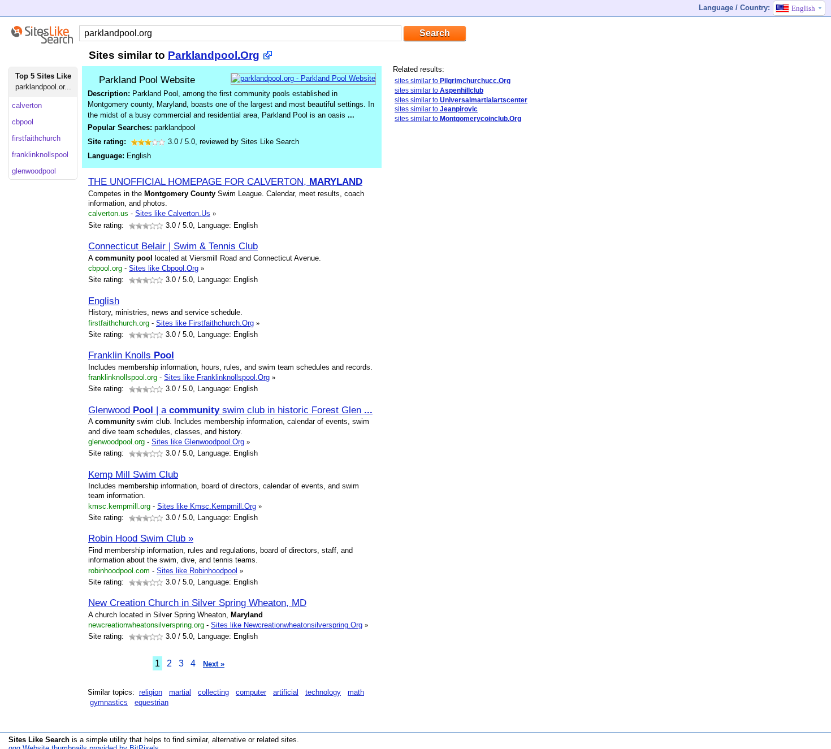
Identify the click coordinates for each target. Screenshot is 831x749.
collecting (213, 692)
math (356, 692)
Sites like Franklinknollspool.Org (217, 377)
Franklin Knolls (131, 355)
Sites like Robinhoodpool (197, 570)
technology (323, 692)
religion (150, 692)
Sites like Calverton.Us (172, 213)
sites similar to (452, 81)
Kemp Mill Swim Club (133, 474)
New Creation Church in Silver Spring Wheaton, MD (197, 602)
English (103, 300)
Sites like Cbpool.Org (163, 268)
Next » (213, 664)
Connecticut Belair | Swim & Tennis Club (173, 246)
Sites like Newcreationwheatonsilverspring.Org (286, 625)
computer (251, 692)
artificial (285, 692)
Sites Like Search (39, 739)
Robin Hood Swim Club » (140, 538)
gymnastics (109, 702)
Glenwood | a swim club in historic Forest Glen (230, 409)
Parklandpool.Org (213, 55)
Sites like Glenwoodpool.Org (198, 442)
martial (180, 692)
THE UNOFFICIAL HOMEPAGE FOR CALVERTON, (225, 181)
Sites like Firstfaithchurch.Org (205, 323)
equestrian (151, 702)
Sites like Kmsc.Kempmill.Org (206, 506)
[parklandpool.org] (303, 78)
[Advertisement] (477, 310)
